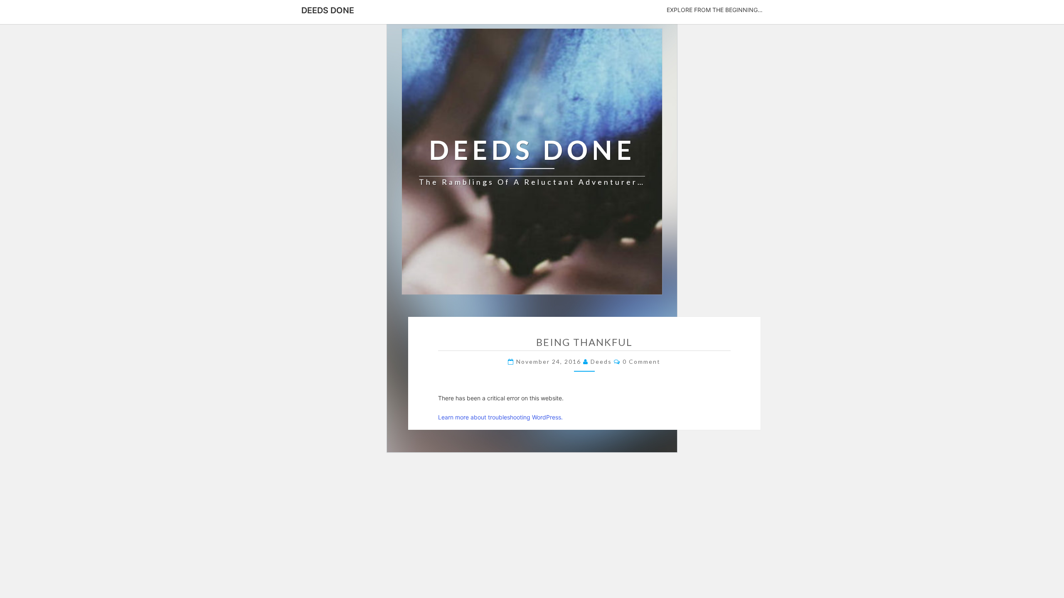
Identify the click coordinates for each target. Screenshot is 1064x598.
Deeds (601, 361)
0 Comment (641, 361)
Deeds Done (327, 10)
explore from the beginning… (715, 9)
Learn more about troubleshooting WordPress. (500, 417)
